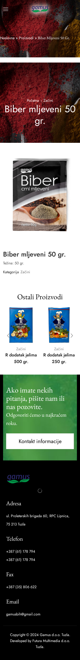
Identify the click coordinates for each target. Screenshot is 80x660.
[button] (40, 441)
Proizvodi (26, 38)
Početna (33, 100)
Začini (48, 100)
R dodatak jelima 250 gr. (59, 358)
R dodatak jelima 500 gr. (21, 358)
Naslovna (7, 38)
